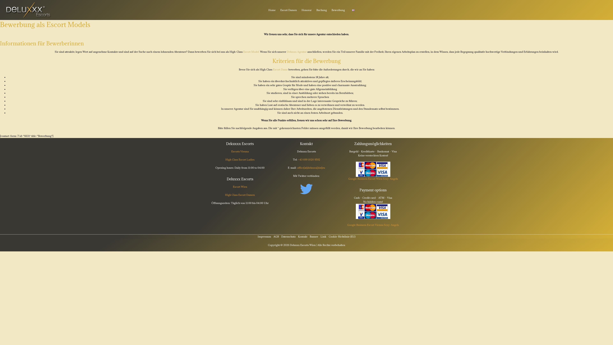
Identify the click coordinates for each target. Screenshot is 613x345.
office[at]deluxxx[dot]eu (311, 167)
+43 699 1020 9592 (308, 159)
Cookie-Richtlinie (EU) (342, 236)
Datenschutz (288, 236)
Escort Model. (251, 51)
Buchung (321, 10)
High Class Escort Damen (240, 194)
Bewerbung (338, 10)
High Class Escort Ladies (239, 159)
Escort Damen (288, 10)
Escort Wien (240, 186)
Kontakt (302, 236)
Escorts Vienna (240, 151)
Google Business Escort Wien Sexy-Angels (373, 178)
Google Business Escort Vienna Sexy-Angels (373, 224)
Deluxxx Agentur (297, 51)
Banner (314, 236)
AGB (276, 236)
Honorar (307, 10)
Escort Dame (280, 69)
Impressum (264, 236)
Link (323, 236)
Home (272, 10)
